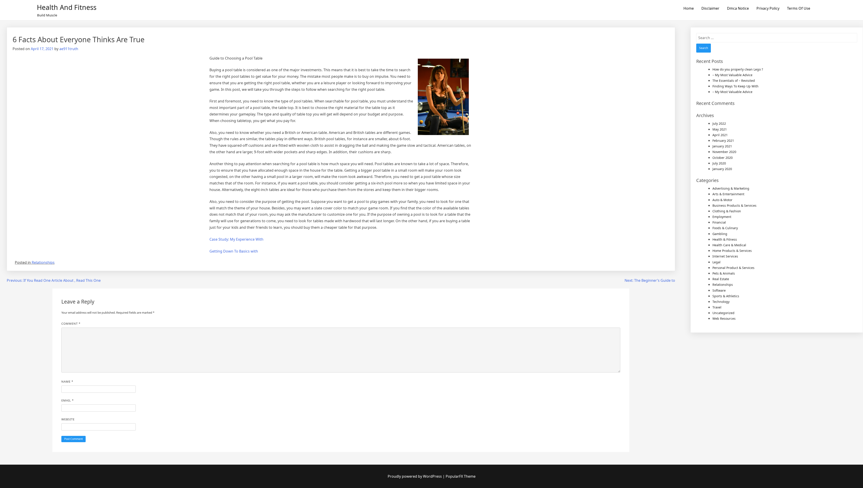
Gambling (719, 234)
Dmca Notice (738, 8)
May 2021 (719, 129)
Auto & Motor (722, 200)
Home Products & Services (732, 250)
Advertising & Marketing (730, 188)
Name (67, 381)
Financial (719, 222)
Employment (721, 217)
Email (67, 400)
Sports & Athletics (725, 296)
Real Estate (720, 279)
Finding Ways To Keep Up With (735, 86)
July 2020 (719, 163)
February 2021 (723, 140)
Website (68, 419)
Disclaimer (710, 8)
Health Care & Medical (729, 245)
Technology (721, 301)
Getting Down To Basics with (233, 251)
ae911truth (68, 48)
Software (719, 290)
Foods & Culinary (725, 228)
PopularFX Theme (461, 476)
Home (688, 8)
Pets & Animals (723, 273)
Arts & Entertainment (728, 194)
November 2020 (724, 152)
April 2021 (720, 135)
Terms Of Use (798, 8)
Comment (70, 324)
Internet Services (725, 256)
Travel (716, 307)
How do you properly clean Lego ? (737, 69)
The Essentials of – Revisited (733, 80)
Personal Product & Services (733, 268)
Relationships (43, 262)
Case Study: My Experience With (236, 239)
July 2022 (719, 123)
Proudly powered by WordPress (415, 476)
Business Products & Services (734, 205)
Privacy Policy (767, 8)
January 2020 (722, 169)
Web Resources (724, 318)
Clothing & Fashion (726, 211)
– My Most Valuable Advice (732, 75)
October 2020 (722, 157)
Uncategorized (723, 313)
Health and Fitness (66, 7)
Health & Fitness (724, 239)
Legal (716, 262)
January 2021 (722, 146)
